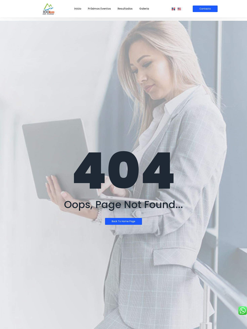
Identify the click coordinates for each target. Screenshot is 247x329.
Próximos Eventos (99, 8)
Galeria (144, 8)
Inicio (77, 8)
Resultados (125, 8)
